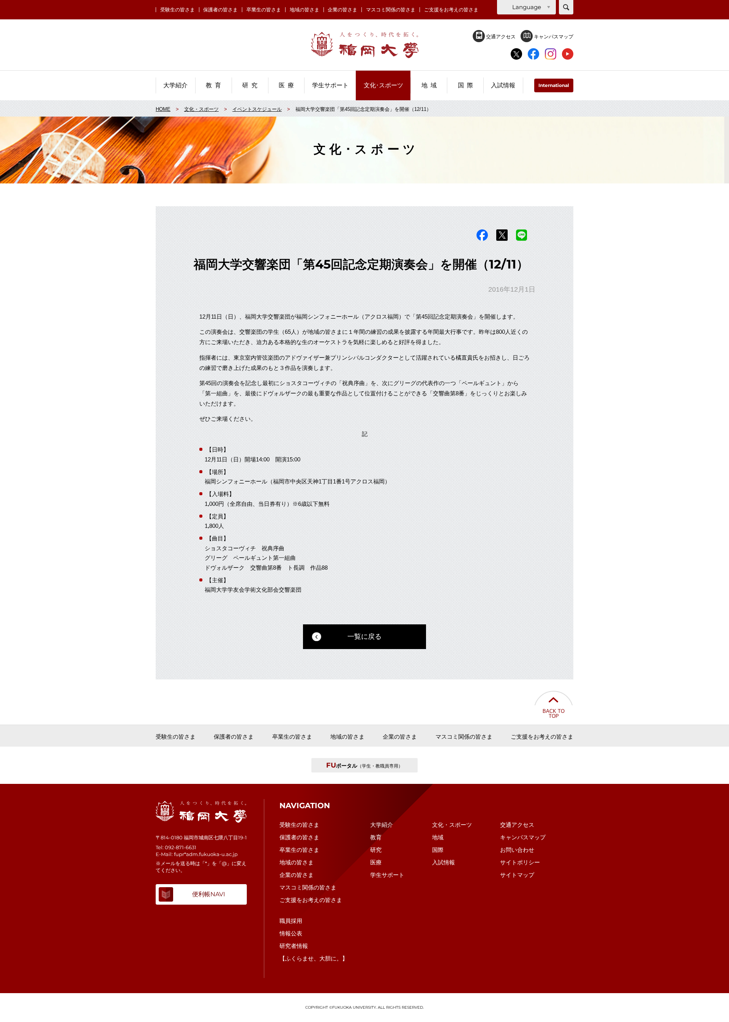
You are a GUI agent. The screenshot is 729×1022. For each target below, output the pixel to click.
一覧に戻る (364, 636)
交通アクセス (500, 36)
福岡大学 (364, 45)
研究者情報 (293, 945)
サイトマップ (517, 874)
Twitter (502, 235)
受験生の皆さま (177, 9)
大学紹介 (381, 824)
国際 (437, 849)
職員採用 (290, 920)
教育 (376, 837)
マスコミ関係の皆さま (390, 9)
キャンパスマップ (553, 36)
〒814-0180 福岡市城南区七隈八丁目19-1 (201, 837)
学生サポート (387, 874)
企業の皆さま (342, 9)
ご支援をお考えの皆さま (451, 9)
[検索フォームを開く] (566, 7)
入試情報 (443, 862)
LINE (522, 235)
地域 (437, 837)
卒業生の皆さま (263, 9)
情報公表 (290, 933)
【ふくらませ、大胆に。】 (313, 958)
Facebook (482, 235)
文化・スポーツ (452, 824)
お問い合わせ (517, 849)
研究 (376, 849)
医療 (376, 862)
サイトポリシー (520, 862)
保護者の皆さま (220, 9)
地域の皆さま (304, 9)
